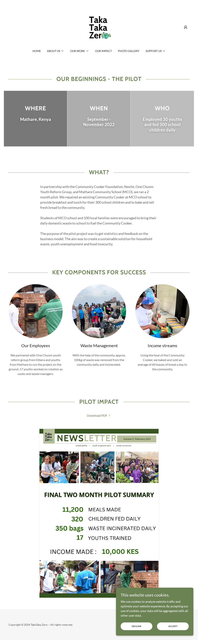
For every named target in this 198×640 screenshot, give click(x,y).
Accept (173, 626)
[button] (185, 27)
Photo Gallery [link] (128, 51)
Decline (136, 626)
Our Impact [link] (103, 51)
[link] (99, 27)
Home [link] (36, 51)
